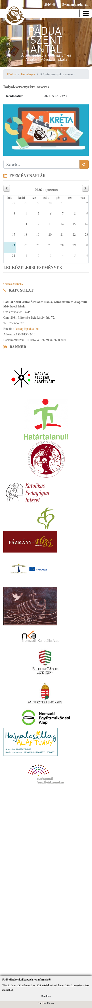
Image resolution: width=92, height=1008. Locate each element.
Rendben (46, 996)
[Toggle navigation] (85, 13)
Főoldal (12, 74)
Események (28, 74)
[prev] (6, 188)
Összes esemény (13, 284)
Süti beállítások (46, 1003)
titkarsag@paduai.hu (26, 328)
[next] (85, 188)
